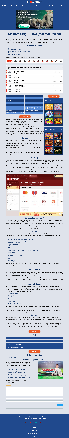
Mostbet (4, 5)
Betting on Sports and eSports (26, 5)
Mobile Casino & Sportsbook (52, 5)
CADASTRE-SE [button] (25, 116)
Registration (30, 7)
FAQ (66, 5)
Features (18, 5)
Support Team (61, 5)
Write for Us (34, 430)
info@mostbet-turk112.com (22, 369)
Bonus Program (36, 5)
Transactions (43, 5)
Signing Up (13, 5)
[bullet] (14, 395)
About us (8, 5)
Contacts (39, 7)
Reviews (35, 7)
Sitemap (34, 427)
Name (7, 397)
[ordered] (12, 395)
